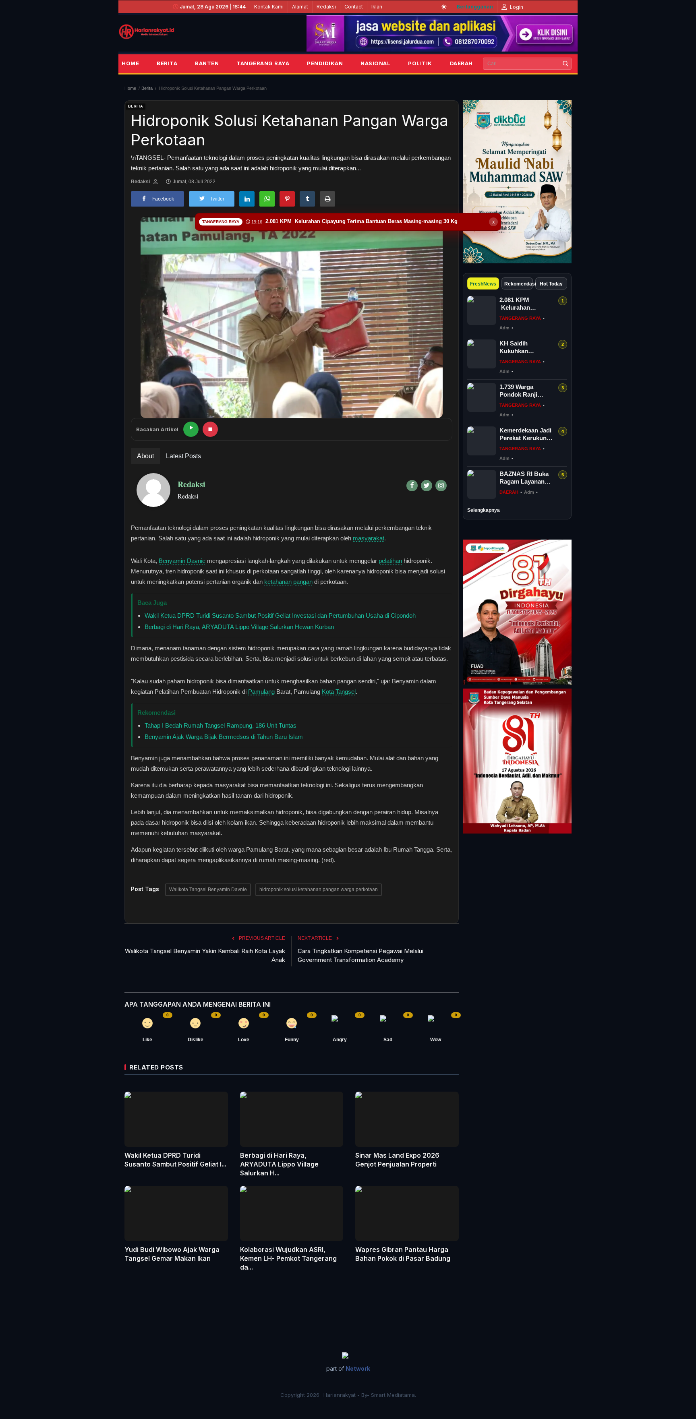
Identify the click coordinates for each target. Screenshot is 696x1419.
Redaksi (326, 7)
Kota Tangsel (339, 691)
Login (516, 7)
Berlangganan (475, 7)
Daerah (461, 63)
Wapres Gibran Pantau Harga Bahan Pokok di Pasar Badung (402, 1253)
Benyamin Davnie (182, 560)
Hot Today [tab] (551, 284)
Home (130, 63)
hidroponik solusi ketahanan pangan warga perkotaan (318, 889)
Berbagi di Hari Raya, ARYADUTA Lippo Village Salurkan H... (279, 1164)
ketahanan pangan (288, 581)
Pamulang (261, 691)
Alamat (300, 7)
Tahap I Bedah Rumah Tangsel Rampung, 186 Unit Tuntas (220, 725)
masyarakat (368, 538)
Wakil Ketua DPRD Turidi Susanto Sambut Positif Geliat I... (175, 1159)
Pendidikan (325, 63)
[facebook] (412, 485)
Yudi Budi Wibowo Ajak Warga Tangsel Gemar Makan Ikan (172, 1253)
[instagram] (441, 485)
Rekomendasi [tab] (518, 284)
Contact (353, 7)
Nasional (375, 63)
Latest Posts (183, 456)
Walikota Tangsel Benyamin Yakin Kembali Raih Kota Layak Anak (205, 955)
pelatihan (390, 560)
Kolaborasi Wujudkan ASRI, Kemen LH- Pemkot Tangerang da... (288, 1258)
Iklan (376, 7)
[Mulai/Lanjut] (191, 429)
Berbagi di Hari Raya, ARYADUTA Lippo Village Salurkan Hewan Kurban (239, 626)
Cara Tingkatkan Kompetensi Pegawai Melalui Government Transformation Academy (360, 955)
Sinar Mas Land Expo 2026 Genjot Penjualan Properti (397, 1159)
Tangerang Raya (262, 63)
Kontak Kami (269, 7)
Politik (420, 63)
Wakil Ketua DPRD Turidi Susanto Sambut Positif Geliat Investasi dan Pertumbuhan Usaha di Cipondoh (280, 615)
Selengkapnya (483, 510)
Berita (167, 63)
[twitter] (426, 485)
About (145, 456)
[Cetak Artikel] (327, 199)
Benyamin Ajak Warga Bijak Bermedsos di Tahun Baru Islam (224, 736)
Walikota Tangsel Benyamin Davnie (208, 889)
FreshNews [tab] (483, 284)
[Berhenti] (210, 429)
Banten (207, 63)
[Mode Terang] (444, 7)
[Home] (146, 32)
